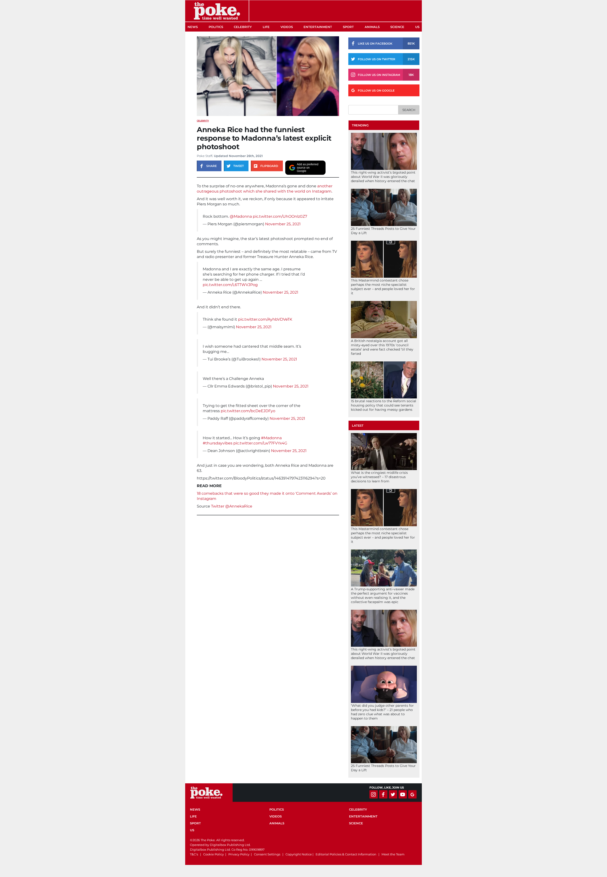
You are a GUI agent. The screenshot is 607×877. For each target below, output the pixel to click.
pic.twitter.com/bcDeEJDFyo (248, 411)
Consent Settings (267, 854)
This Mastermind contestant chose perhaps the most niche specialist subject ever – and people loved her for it (383, 286)
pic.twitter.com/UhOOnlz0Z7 (280, 216)
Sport (348, 27)
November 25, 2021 (283, 224)
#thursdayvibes (217, 443)
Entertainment (318, 27)
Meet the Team (393, 854)
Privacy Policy (238, 854)
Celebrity (243, 27)
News (193, 27)
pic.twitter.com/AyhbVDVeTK (265, 319)
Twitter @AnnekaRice (231, 506)
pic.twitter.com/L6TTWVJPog (230, 284)
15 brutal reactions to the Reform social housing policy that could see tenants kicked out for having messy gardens (383, 405)
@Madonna (241, 216)
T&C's (194, 854)
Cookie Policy (213, 854)
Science (397, 27)
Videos (287, 27)
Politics (216, 27)
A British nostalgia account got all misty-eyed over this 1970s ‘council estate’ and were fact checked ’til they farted (382, 347)
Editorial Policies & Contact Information (346, 854)
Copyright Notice (298, 854)
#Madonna (271, 438)
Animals (372, 27)
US (417, 27)
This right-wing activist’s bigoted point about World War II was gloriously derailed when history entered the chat (383, 176)
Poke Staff (204, 156)
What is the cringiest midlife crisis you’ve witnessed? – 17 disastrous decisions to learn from (379, 477)
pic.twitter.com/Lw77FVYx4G (260, 443)
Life (266, 27)
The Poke (217, 11)
